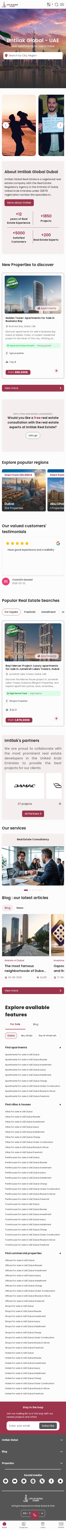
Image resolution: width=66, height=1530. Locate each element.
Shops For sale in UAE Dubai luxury (22, 1321)
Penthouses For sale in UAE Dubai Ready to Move (30, 1193)
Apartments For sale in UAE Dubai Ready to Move (30, 1091)
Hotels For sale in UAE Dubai (19, 1352)
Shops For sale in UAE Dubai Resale (23, 1311)
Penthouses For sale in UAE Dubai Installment (28, 1177)
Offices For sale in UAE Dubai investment (25, 1270)
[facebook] (51, 1481)
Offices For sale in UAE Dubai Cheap (23, 1285)
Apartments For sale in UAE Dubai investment (28, 1064)
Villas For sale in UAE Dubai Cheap (22, 1137)
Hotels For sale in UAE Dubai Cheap (23, 1378)
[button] (33, 1440)
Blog (35, 1024)
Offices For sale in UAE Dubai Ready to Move (27, 1295)
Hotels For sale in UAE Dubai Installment (25, 1373)
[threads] (33, 1481)
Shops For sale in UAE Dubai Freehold (24, 1347)
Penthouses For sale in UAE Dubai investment (28, 1167)
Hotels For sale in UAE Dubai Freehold (24, 1393)
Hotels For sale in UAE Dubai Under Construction (29, 1383)
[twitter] (42, 1481)
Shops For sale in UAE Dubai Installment (25, 1326)
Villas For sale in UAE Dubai (19, 1111)
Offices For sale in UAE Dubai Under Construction (30, 1290)
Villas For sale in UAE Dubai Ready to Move (27, 1147)
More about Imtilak (19, 202)
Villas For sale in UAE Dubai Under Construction (29, 1142)
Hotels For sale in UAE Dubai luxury (22, 1368)
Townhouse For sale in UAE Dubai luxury (25, 1219)
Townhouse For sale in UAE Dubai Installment (28, 1224)
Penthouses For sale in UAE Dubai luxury (25, 1172)
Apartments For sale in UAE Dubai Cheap (26, 1080)
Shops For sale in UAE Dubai (19, 1306)
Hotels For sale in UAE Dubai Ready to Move (27, 1388)
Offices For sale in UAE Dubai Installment (25, 1280)
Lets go (33, 435)
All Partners (32, 814)
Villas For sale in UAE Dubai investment (25, 1121)
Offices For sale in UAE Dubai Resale (23, 1265)
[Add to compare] (56, 370)
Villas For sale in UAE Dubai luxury (22, 1126)
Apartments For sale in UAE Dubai (22, 1054)
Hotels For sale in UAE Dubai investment (25, 1363)
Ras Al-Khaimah (47, 1035)
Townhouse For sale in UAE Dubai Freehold (27, 1244)
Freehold (29, 612)
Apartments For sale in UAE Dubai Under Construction (32, 1086)
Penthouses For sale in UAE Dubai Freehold (27, 1199)
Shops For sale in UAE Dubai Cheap (23, 1332)
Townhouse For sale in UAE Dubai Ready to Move (30, 1239)
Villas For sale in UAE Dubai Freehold (23, 1152)
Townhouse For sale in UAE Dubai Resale (26, 1209)
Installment (48, 612)
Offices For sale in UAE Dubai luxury (23, 1275)
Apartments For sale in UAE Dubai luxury (25, 1069)
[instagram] (23, 1481)
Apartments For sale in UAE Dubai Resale (26, 1059)
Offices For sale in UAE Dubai (19, 1260)
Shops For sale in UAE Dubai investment (25, 1316)
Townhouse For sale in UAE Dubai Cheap (26, 1229)
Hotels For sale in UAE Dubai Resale (23, 1357)
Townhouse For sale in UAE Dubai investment (28, 1214)
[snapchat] (60, 1481)
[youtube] (14, 1481)
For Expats (11, 612)
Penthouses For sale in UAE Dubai (22, 1157)
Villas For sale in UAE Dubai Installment (24, 1131)
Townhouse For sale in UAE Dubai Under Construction (32, 1234)
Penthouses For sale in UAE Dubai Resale (26, 1162)
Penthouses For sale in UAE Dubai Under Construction (32, 1188)
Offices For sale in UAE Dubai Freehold (24, 1301)
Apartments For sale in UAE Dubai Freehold (27, 1096)
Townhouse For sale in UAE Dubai (22, 1204)
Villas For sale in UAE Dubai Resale (22, 1116)
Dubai (11, 1035)
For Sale (15, 1024)
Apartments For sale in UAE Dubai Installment (28, 1074)
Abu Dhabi (26, 1035)
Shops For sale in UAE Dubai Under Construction (29, 1337)
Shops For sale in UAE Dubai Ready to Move (27, 1342)
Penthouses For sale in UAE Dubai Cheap (26, 1183)
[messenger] (5, 1481)
